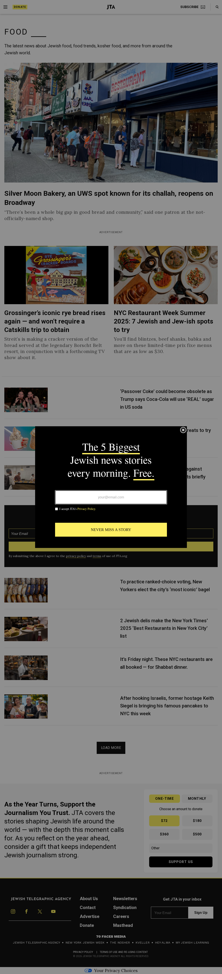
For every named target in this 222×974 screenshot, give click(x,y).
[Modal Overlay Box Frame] (111, 487)
